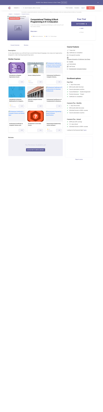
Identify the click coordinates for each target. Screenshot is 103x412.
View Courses (64, 2)
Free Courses (69, 8)
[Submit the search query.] (23, 7)
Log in (83, 8)
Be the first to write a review (35, 149)
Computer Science (25, 14)
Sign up (90, 7)
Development (17, 14)
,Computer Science (81, 69)
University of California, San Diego (81, 59)
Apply (85, 130)
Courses (76, 8)
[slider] (29, 81)
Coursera (69, 59)
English (71, 61)
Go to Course (80, 24)
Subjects (10, 14)
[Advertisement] (77, 146)
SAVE (82, 28)
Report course (79, 159)
